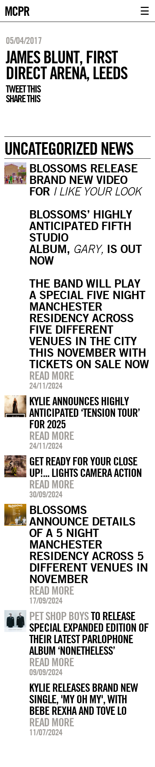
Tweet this (23, 89)
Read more (51, 375)
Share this (23, 99)
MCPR (17, 10)
